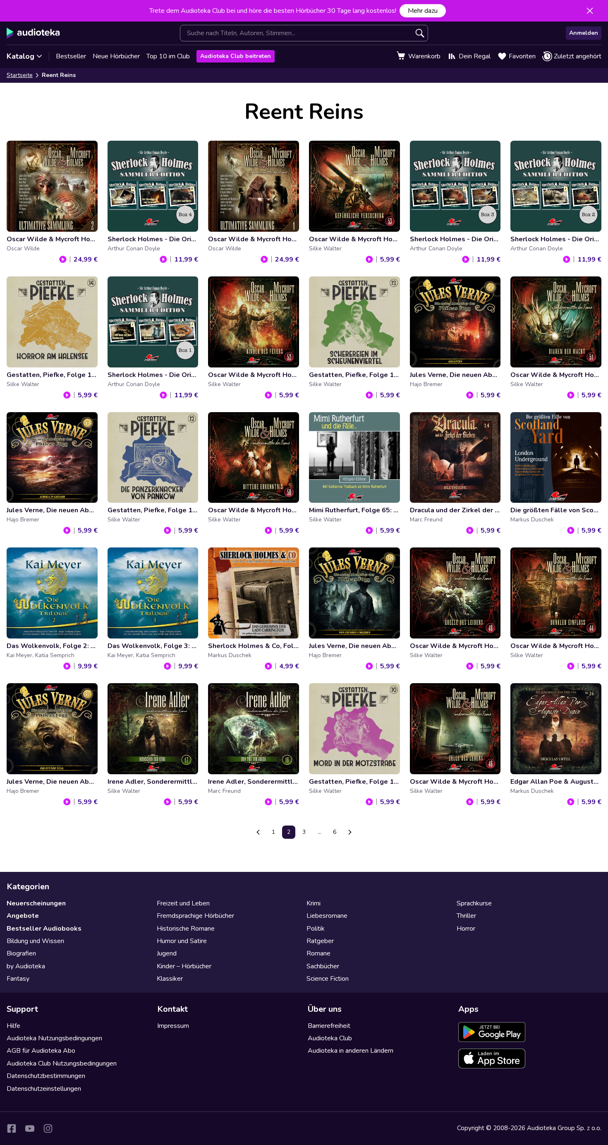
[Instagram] (48, 1128)
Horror (466, 928)
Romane (318, 953)
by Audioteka (26, 966)
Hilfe (13, 1025)
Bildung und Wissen (35, 941)
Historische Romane (186, 928)
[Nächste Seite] (350, 832)
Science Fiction (327, 978)
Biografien (21, 953)
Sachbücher (322, 966)
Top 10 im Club (168, 56)
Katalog (20, 56)
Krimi (313, 903)
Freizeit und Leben (183, 903)
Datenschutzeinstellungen (44, 1088)
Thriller (466, 915)
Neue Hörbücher (116, 56)
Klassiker (170, 978)
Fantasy (18, 978)
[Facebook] (12, 1128)
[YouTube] (30, 1128)
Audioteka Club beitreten (235, 56)
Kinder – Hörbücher (184, 966)
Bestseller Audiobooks (44, 928)
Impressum (173, 1025)
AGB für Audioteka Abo (41, 1050)
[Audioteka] (33, 33)
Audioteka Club (330, 1038)
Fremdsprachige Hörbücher (195, 915)
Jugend (167, 953)
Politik (315, 928)
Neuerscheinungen (36, 903)
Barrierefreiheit (329, 1025)
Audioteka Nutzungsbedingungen (54, 1038)
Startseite (20, 75)
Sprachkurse (474, 903)
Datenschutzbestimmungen (46, 1075)
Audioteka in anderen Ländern (350, 1050)
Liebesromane (326, 915)
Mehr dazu (423, 10)
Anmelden (583, 33)
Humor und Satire (182, 941)
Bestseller (71, 56)
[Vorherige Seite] (258, 832)
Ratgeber (320, 941)
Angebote (23, 915)
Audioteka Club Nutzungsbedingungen (62, 1063)
